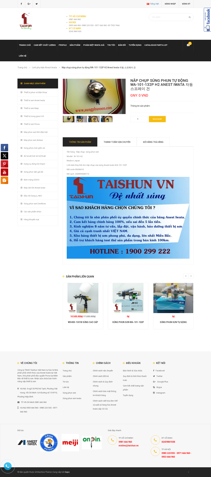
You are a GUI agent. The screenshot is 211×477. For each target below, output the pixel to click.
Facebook (160, 370)
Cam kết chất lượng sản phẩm (133, 388)
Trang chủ (25, 45)
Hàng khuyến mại (31, 219)
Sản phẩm (67, 376)
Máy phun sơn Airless (33, 140)
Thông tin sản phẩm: (140, 106)
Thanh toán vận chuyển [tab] (117, 142)
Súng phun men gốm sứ (34, 148)
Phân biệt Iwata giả (93, 45)
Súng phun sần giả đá (33, 172)
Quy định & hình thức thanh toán (135, 378)
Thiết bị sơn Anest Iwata (34, 100)
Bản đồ (122, 45)
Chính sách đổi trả (101, 376)
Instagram (160, 393)
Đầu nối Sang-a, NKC (33, 196)
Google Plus (162, 382)
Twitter (159, 376)
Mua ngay (157, 119)
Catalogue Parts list (155, 45)
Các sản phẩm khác (32, 211)
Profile (63, 45)
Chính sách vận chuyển (103, 370)
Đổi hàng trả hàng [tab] (153, 142)
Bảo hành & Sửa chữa (132, 370)
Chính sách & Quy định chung (103, 384)
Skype (159, 387)
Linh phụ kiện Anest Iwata (44, 67)
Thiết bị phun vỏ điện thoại (35, 92)
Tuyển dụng (135, 45)
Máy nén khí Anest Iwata (34, 188)
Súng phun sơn (69, 393)
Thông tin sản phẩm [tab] (80, 142)
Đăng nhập (170, 4)
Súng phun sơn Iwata (72, 398)
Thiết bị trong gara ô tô (34, 116)
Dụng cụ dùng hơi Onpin (34, 164)
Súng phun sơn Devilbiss (35, 203)
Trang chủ (67, 370)
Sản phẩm (75, 45)
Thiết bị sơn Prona (32, 124)
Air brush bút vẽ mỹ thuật (35, 156)
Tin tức (111, 45)
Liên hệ (22, 56)
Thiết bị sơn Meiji (31, 108)
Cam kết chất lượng (45, 45)
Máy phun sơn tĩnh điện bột (36, 132)
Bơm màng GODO (31, 180)
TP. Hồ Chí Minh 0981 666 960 (33, 402)
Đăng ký (186, 4)
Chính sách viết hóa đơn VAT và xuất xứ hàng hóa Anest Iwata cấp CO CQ (105, 405)
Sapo (67, 472)
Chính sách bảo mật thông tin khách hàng (104, 393)
